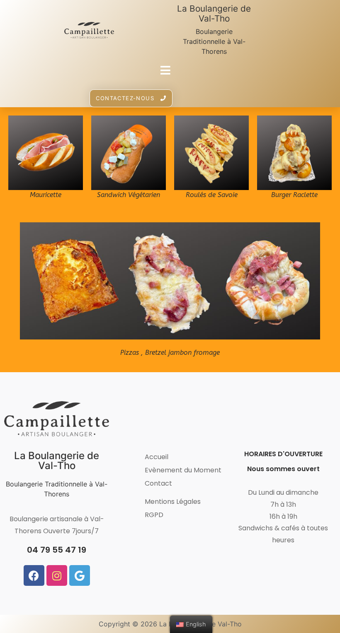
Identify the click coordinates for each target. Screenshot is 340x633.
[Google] (79, 575)
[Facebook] (34, 575)
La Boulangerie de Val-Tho (214, 13)
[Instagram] (56, 575)
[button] (131, 98)
